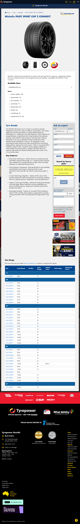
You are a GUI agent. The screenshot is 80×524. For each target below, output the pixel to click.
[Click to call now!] (66, 2)
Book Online (72, 467)
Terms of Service (58, 211)
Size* (55, 129)
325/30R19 (9, 343)
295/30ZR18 (9, 302)
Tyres (69, 432)
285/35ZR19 (9, 337)
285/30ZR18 (9, 300)
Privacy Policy (65, 209)
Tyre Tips (70, 442)
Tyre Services (71, 459)
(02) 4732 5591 (10, 444)
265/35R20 (9, 366)
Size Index (5, 481)
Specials (70, 463)
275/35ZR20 (9, 369)
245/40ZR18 (9, 294)
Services (70, 451)
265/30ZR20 (9, 361)
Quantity (70, 129)
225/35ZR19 (9, 309)
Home (8, 12)
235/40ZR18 (9, 288)
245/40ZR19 (9, 323)
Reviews (70, 476)
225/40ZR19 (9, 312)
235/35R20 (9, 350)
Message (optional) (59, 197)
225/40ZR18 (9, 286)
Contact (70, 465)
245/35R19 (9, 320)
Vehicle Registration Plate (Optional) (59, 190)
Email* (55, 145)
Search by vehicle (29, 263)
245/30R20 (9, 352)
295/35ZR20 (9, 380)
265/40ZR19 (9, 334)
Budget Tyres (5, 485)
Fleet (69, 469)
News (69, 471)
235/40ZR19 (9, 317)
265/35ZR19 (9, 332)
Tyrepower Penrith (41, 5)
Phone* (56, 139)
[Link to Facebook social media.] (76, 520)
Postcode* (56, 150)
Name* (56, 134)
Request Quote (59, 215)
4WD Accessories (72, 453)
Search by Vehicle (72, 434)
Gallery (70, 474)
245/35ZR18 (9, 291)
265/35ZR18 (9, 297)
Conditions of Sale (21, 521)
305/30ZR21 (9, 387)
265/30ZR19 (9, 329)
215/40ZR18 (9, 283)
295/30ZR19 (9, 340)
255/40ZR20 (9, 358)
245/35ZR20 (9, 355)
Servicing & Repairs (73, 457)
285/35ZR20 (9, 375)
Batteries (70, 455)
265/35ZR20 (9, 364)
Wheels (70, 445)
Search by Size (72, 436)
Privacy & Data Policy (11, 521)
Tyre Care (70, 440)
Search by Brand (72, 438)
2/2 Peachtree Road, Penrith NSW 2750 (11, 440)
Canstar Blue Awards (7, 483)
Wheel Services (72, 461)
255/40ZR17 (9, 276)
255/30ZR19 (9, 326)
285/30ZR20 (9, 372)
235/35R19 (9, 315)
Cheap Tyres (5, 487)
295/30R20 (9, 378)
